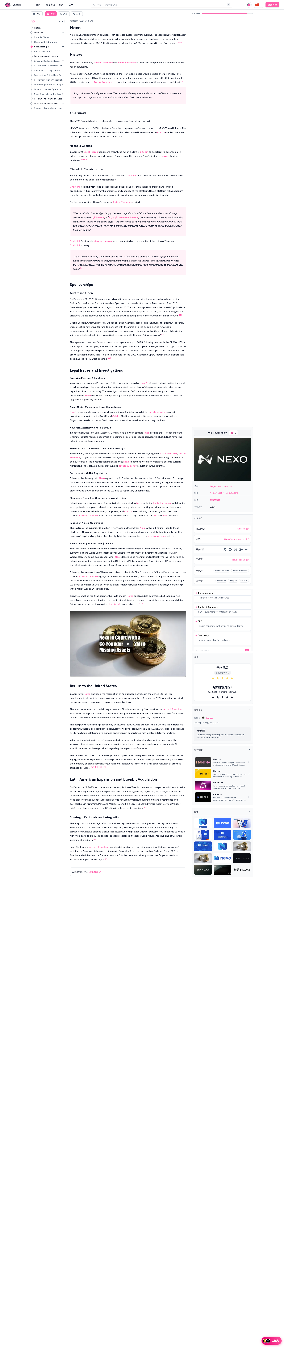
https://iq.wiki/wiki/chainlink (123, 217)
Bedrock (217, 794)
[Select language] (258, 5)
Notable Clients (41, 37)
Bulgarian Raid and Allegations (47, 61)
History (37, 27)
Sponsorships (41, 46)
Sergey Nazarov (103, 241)
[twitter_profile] (224, 549)
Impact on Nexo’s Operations (48, 89)
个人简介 (198, 518)
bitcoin (144, 151)
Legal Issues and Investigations (47, 56)
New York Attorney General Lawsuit (49, 70)
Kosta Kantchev (127, 62)
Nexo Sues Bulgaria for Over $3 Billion (49, 94)
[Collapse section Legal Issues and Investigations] (63, 56)
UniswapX (218, 782)
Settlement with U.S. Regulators (49, 79)
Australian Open (42, 51)
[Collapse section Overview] (63, 32)
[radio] (213, 678)
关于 (71, 4)
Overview (38, 32)
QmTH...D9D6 (218, 493)
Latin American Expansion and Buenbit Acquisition (47, 103)
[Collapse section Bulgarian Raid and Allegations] (63, 60)
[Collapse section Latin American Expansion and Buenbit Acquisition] (63, 103)
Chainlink (131, 175)
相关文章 (198, 750)
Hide (61, 21)
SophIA (209, 718)
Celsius (116, 416)
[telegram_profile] (230, 549)
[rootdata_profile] (246, 549)
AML (164, 515)
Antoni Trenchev (103, 62)
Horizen (217, 771)
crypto (161, 132)
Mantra (217, 759)
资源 (61, 4)
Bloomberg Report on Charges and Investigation (49, 84)
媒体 (196, 811)
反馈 (196, 657)
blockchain (115, 604)
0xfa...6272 (233, 493)
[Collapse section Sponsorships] (63, 46)
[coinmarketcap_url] (235, 549)
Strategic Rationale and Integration (49, 108)
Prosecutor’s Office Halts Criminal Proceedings (49, 75)
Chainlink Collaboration (45, 42)
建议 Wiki (272, 4)
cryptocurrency (158, 412)
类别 (38, 4)
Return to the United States (48, 98)
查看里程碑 (215, 500)
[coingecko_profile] (240, 549)
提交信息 (198, 710)
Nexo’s (144, 383)
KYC (155, 515)
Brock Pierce (91, 151)
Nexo (88, 395)
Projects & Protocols (221, 486)
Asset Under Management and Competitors (49, 65)
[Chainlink (98, 217)
